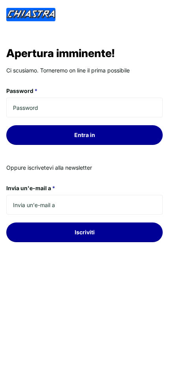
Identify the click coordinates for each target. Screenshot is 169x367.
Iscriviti (85, 232)
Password (21, 90)
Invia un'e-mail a (30, 188)
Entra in (84, 135)
